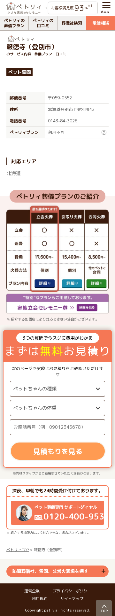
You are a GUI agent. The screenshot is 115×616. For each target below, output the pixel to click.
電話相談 (100, 23)
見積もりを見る (57, 451)
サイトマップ (71, 599)
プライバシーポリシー (72, 591)
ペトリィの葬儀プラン (14, 23)
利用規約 (39, 599)
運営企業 (32, 591)
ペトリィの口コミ (43, 23)
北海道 (13, 173)
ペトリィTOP (17, 549)
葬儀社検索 (71, 23)
